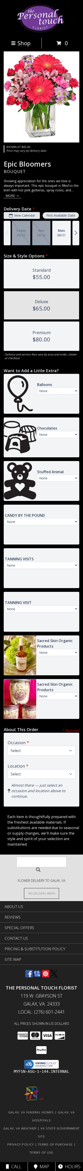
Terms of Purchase (55, 1144)
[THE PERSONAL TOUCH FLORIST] (41, 31)
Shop (24, 43)
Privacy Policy (20, 1144)
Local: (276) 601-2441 (41, 1012)
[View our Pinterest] (45, 975)
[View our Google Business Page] (37, 975)
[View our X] (54, 975)
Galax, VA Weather (20, 1128)
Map (43, 1166)
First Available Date (60, 215)
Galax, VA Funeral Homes (31, 1112)
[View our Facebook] (29, 975)
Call (15, 1166)
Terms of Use (41, 1152)
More (10, 195)
